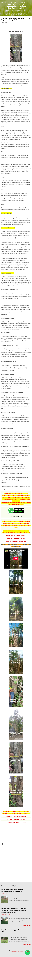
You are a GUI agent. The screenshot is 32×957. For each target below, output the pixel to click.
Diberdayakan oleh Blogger (17, 951)
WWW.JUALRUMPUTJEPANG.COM (16, 538)
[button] (30, 19)
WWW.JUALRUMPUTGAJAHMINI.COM (16, 541)
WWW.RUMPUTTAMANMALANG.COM (16, 535)
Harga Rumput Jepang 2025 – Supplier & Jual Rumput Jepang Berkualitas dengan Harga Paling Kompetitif (13, 910)
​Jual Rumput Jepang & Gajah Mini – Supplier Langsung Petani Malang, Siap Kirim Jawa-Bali (16, 5)
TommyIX (19, 954)
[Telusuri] (30, 3)
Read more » (27, 904)
